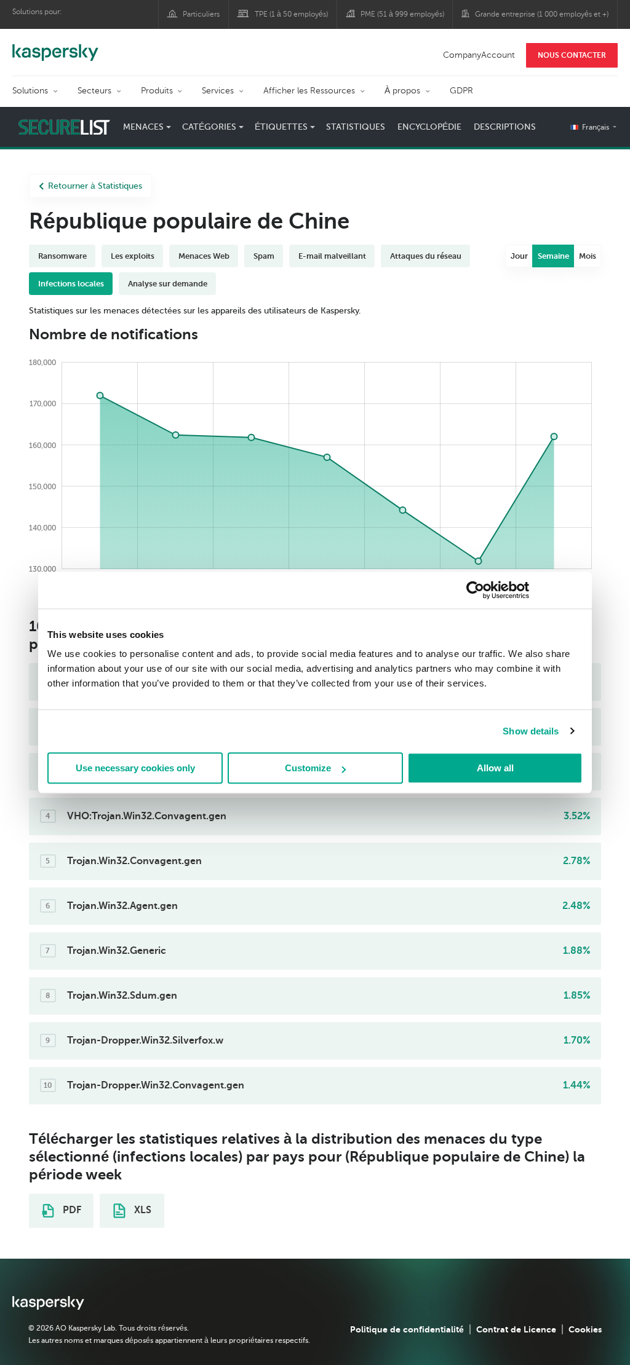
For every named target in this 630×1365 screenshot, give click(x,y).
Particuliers (201, 14)
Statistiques (355, 127)
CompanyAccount (479, 55)
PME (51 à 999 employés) (402, 14)
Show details (531, 731)
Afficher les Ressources (309, 90)
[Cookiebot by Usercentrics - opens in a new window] (475, 590)
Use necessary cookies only (135, 768)
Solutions (30, 90)
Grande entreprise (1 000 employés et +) (541, 14)
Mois (587, 256)
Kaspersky (55, 46)
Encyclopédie (429, 127)
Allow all (495, 768)
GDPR (461, 90)
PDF (70, 1210)
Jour (519, 256)
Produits (157, 90)
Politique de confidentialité (407, 1329)
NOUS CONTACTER (572, 55)
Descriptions (505, 127)
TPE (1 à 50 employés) (291, 14)
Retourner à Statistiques (95, 186)
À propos (402, 90)
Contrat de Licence (516, 1329)
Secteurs (94, 90)
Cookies (585, 1329)
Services (218, 90)
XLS (141, 1210)
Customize (308, 768)
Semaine (553, 256)
